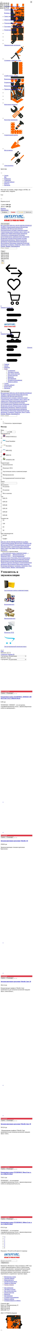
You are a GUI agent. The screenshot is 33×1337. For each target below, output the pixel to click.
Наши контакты (9, 1280)
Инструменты (5, 243)
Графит (5, 538)
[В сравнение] (16, 693)
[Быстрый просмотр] (14, 693)
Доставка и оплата (9, 1289)
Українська (28, 212)
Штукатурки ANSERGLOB (23, 543)
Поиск (3, 251)
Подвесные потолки (7, 238)
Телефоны (4, 212)
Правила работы (9, 1299)
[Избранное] (14, 290)
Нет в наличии (7, 493)
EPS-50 (5, 501)
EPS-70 (5, 498)
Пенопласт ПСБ (7, 468)
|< (4, 1236)
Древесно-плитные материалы (10, 562)
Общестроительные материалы (18, 233)
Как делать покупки (10, 1291)
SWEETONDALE (11, 436)
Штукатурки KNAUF (16, 228)
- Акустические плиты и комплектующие (14, 553)
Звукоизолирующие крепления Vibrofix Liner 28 (16, 981)
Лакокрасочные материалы (21, 236)
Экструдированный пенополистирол (14, 478)
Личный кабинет (9, 1278)
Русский (21, 212)
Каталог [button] (29, 347)
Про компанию (8, 1288)
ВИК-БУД (8, 450)
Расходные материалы (7, 566)
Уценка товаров (9, 1285)
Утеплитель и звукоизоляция (9, 235)
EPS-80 (5, 505)
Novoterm (8, 446)
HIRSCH (8, 455)
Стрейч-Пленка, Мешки (8, 567)
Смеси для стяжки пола (12, 548)
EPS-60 (5, 512)
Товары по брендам (10, 1283)
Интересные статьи (10, 1277)
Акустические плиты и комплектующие (15, 471)
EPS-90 (5, 515)
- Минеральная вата (17, 554)
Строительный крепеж (13, 227)
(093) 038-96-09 (4, 3)
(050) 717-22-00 (4, 5)
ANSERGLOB (9, 459)
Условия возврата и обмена (12, 1300)
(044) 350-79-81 (4, 8)
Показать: (4, 652)
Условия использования (11, 1297)
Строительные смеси (7, 232)
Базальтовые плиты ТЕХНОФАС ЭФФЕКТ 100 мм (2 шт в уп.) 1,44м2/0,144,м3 (16, 697)
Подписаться (4, 1262)
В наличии (6, 486)
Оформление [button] (4, 210)
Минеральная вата (8, 475)
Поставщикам (8, 1296)
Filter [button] (2, 651)
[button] (16, 299)
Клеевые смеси (18, 232)
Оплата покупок (9, 1292)
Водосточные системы (20, 238)
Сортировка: (4, 656)
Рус (3, 263)
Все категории (5, 223)
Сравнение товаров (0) (7, 654)
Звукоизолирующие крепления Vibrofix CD (14, 841)
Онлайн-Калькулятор (10, 1281)
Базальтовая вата (8, 464)
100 (4, 523)
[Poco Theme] (10, 326)
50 (3, 520)
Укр (3, 260)
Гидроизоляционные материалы (17, 241)
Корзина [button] (3, 208)
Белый (5, 535)
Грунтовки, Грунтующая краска (20, 558)
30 (3, 530)
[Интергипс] (14, 220)
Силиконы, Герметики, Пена (16, 244)
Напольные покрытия (16, 243)
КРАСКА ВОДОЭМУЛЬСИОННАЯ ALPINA (14, 542)
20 (3, 527)
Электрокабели (15, 246)
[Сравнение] (14, 277)
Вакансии (7, 1294)
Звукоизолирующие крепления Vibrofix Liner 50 (16, 1124)
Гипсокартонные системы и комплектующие (14, 230)
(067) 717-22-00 (4, 6)
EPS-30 (5, 508)
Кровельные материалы (8, 240)
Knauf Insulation (10, 441)
